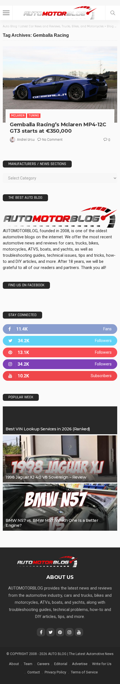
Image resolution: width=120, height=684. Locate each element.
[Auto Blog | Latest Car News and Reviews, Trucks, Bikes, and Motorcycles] (47, 561)
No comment (52, 139)
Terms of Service (84, 672)
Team (28, 664)
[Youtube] (60, 376)
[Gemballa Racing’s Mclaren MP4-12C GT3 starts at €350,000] (60, 84)
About (14, 664)
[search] (112, 13)
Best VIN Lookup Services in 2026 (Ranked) (48, 428)
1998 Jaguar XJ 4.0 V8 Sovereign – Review (46, 477)
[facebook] (60, 329)
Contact (33, 672)
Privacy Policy (55, 672)
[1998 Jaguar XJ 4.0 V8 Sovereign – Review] (60, 458)
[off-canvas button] (6, 12)
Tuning (33, 115)
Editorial (60, 664)
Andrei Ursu (26, 139)
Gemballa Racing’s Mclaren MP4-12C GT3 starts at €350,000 (58, 127)
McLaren (18, 115)
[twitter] (60, 341)
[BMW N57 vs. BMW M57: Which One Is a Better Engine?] (60, 507)
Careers (43, 664)
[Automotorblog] (60, 12)
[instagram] (60, 364)
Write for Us (101, 664)
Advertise (79, 664)
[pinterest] (60, 352)
